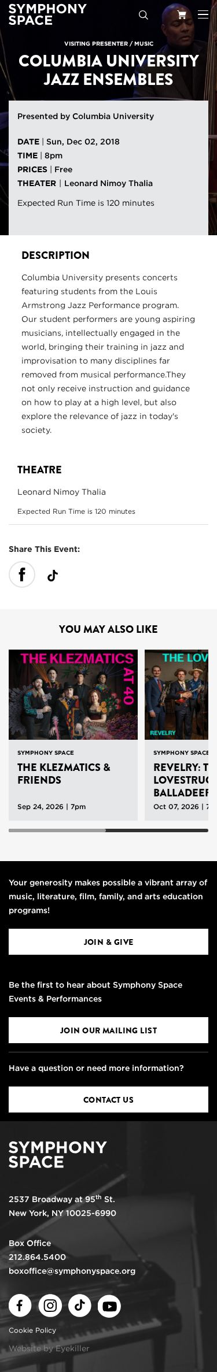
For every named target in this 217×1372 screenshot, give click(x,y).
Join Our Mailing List (108, 1030)
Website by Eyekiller (49, 1348)
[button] (203, 14)
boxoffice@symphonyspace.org (72, 1270)
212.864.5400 (37, 1257)
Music (143, 43)
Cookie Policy (32, 1330)
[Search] (143, 14)
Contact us (108, 1100)
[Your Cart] (181, 14)
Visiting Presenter (96, 43)
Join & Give (109, 942)
